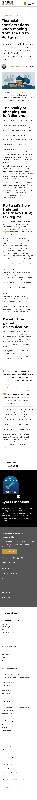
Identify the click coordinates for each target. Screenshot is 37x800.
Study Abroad (6, 705)
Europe (4, 629)
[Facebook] (14, 466)
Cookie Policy (8, 776)
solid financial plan (18, 93)
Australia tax (5, 654)
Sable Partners (6, 690)
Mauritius (5, 724)
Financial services (9, 643)
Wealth (4, 660)
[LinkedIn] (17, 466)
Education (6, 701)
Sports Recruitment (8, 710)
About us (6, 750)
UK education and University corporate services (16, 677)
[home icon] (25, 3)
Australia (4, 624)
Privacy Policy (8, 764)
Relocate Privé (6, 635)
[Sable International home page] (7, 3)
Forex (3, 657)
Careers (6, 753)
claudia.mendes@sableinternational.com (20, 388)
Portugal (4, 727)
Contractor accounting (9, 646)
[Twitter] (11, 466)
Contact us (7, 746)
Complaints (7, 768)
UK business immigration (9, 671)
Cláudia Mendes (14, 67)
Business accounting (8, 682)
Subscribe (9, 551)
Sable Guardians (7, 713)
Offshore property (9, 721)
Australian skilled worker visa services (13, 688)
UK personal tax (6, 649)
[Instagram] (13, 558)
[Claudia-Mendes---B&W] (5, 66)
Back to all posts (11, 15)
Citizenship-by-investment (10, 632)
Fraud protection (9, 757)
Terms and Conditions (10, 772)
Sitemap (6, 761)
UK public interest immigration (11, 674)
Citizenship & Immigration (12, 620)
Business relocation (7, 685)
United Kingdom (7, 627)
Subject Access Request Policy (14, 779)
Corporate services (9, 668)
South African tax (7, 652)
